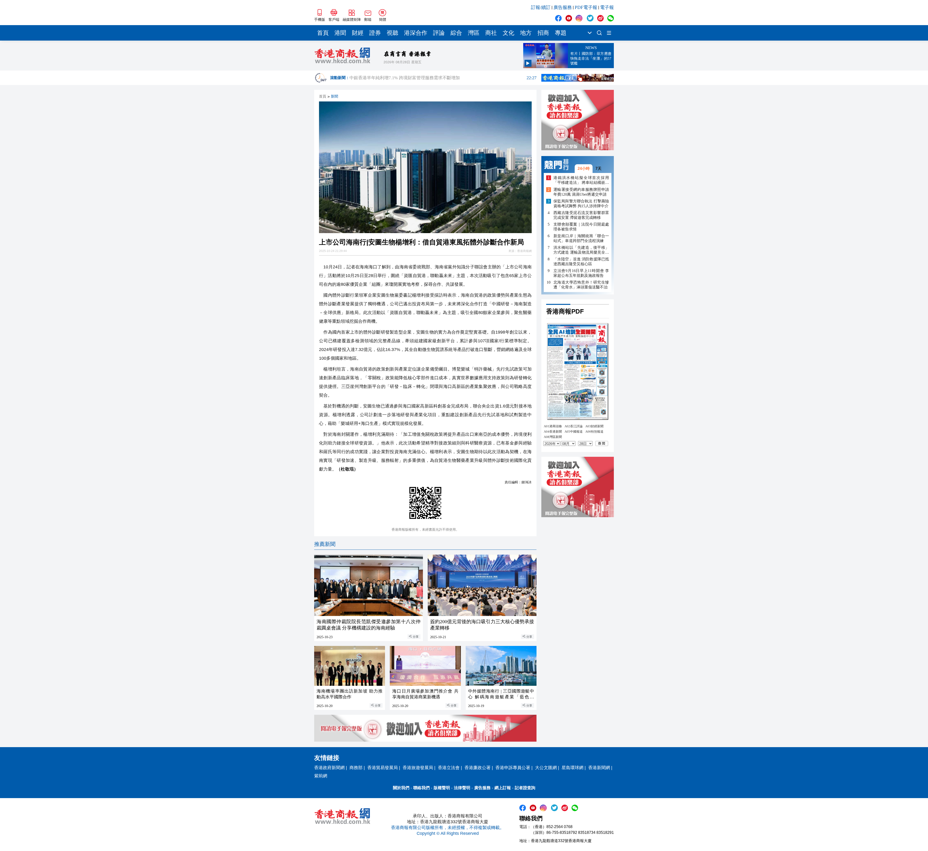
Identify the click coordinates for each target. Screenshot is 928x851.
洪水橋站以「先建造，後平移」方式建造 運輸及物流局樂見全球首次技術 (581, 250)
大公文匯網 (546, 767)
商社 (491, 33)
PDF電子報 (586, 7)
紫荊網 (320, 775)
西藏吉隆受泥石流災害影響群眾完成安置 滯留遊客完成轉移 (581, 215)
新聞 (334, 96)
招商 (543, 33)
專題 (560, 33)
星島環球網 (572, 767)
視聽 (392, 33)
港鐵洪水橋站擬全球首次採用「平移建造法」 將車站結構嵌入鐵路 (581, 180)
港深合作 (415, 33)
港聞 (340, 33)
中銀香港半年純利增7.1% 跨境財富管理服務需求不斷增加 (442, 77)
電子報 (607, 7)
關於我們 (401, 788)
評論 (439, 33)
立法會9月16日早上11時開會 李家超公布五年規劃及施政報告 (581, 273)
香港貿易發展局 (382, 767)
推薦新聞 (324, 544)
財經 (357, 33)
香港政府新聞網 (329, 767)
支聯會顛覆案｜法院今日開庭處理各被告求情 (581, 226)
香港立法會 (449, 767)
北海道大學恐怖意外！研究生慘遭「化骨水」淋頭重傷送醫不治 (581, 284)
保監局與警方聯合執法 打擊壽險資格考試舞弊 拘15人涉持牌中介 (581, 203)
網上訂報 (502, 788)
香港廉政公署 (477, 767)
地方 (526, 33)
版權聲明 (442, 788)
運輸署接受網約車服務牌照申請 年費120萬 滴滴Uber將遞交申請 (581, 191)
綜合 (456, 33)
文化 (508, 33)
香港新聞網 (599, 767)
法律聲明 (462, 788)
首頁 (323, 33)
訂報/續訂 (541, 7)
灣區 (473, 33)
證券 (375, 33)
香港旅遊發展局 (418, 767)
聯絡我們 (421, 788)
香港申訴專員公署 (512, 767)
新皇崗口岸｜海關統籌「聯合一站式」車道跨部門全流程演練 (581, 238)
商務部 (355, 767)
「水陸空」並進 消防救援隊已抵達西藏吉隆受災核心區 (581, 261)
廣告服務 (562, 7)
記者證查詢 (525, 788)
